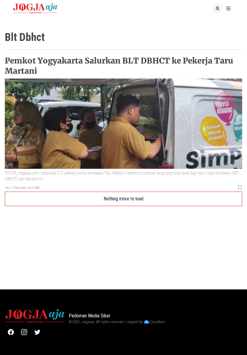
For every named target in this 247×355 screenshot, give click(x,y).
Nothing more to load (123, 199)
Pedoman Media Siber (90, 316)
